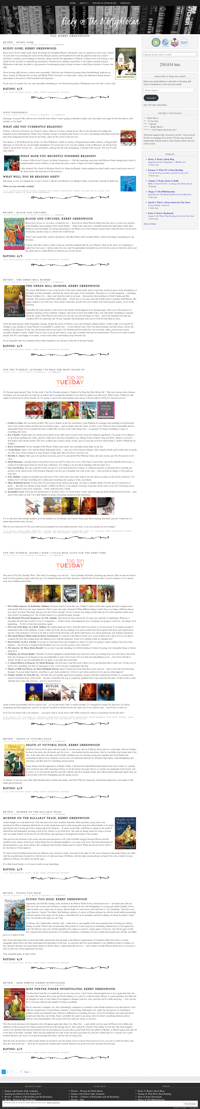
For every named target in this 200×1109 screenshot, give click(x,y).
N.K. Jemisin (45, 533)
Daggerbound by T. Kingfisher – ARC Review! (167, 162)
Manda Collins (81, 191)
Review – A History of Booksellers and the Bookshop (95, 1096)
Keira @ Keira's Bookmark (160, 213)
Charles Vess (45, 191)
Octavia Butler (45, 719)
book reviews (16, 92)
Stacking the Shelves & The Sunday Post (23, 1093)
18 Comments (56, 555)
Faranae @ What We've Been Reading (165, 169)
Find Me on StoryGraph (104, 3)
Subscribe (151, 97)
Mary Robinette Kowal (26, 533)
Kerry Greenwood (49, 92)
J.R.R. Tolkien (24, 717)
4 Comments (57, 282)
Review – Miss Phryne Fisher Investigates (34, 982)
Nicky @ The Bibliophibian (100, 21)
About (83, 3)
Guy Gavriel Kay (61, 531)
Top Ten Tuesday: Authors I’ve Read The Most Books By (44, 369)
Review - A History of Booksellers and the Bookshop (28, 1096)
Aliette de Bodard (19, 191)
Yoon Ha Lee (79, 719)
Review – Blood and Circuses (24, 212)
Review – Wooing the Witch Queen (87, 1090)
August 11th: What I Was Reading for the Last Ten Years (171, 216)
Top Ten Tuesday (52, 392)
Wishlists (125, 3)
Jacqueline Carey (80, 531)
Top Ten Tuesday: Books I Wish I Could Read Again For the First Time (54, 552)
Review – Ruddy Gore (18, 42)
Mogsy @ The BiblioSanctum (161, 191)
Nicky (34, 45)
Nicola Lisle (97, 191)
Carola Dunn (23, 531)
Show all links (150, 223)
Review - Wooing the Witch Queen (20, 1099)
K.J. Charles (97, 531)
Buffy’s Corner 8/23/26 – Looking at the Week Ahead (170, 183)
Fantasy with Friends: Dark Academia (21, 1090)
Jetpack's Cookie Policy (53, 1102)
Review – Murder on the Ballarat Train (32, 812)
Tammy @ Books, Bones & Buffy (163, 180)
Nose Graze (193, 1107)
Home (73, 3)
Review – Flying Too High (22, 893)
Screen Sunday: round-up (158, 205)
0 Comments (58, 45)
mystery (65, 92)
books (28, 92)
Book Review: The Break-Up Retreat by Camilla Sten (169, 194)
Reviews (45, 45)
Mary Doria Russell (116, 717)
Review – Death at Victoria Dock (27, 738)
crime (36, 92)
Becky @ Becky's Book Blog (161, 159)
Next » (27, 1071)
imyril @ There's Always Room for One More (169, 202)
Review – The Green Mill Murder (27, 279)
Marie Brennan (97, 717)
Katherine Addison (57, 717)
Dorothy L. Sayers (41, 531)
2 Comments (58, 985)
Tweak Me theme (179, 1107)
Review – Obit (77, 1099)
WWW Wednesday (15, 112)
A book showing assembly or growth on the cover (168, 172)
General (45, 115)
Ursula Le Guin (23, 192)
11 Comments (54, 372)
